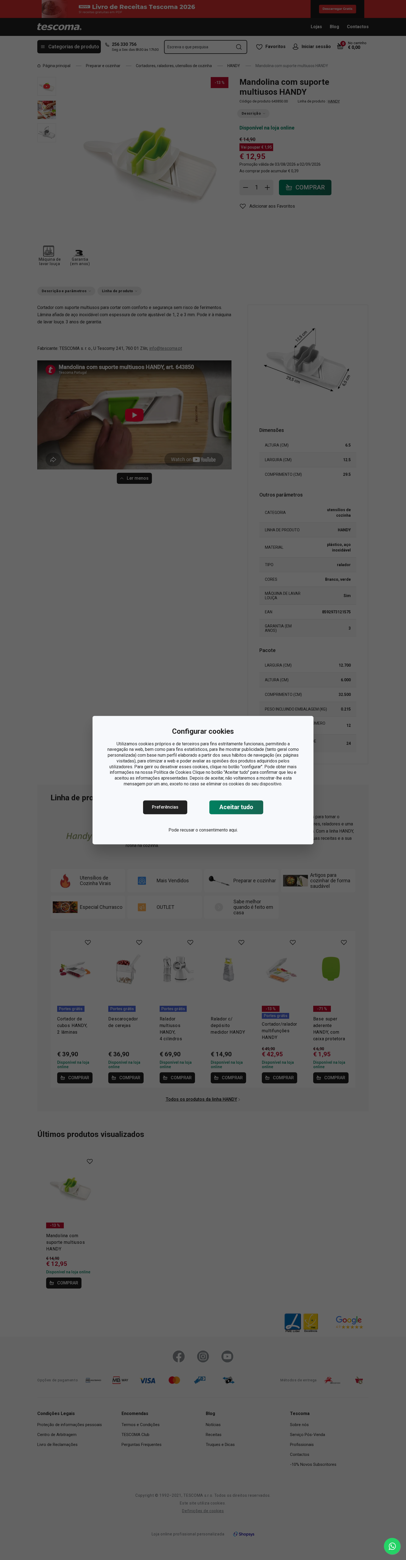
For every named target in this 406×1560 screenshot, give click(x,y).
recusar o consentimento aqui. (209, 830)
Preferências (165, 807)
